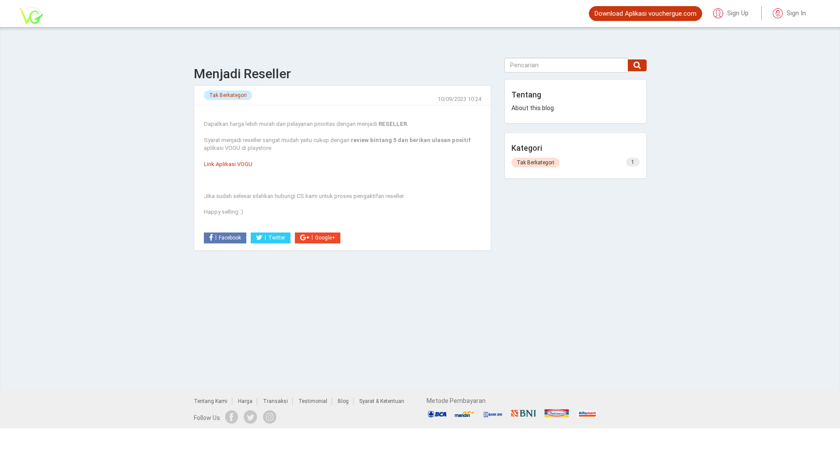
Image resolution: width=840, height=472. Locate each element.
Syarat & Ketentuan (381, 401)
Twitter (276, 238)
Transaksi (275, 401)
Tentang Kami (211, 401)
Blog (343, 401)
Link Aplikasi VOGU (228, 164)
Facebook (230, 238)
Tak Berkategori (228, 95)
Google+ (325, 238)
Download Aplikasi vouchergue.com (645, 13)
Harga (245, 401)
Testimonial (312, 401)
